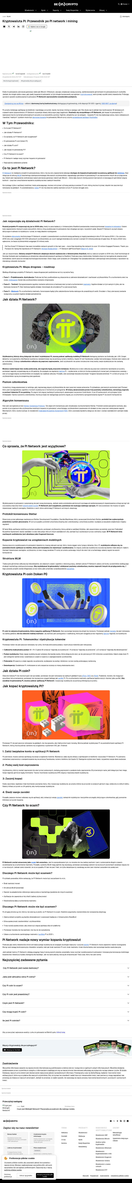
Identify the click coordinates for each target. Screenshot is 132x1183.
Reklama (64, 1133)
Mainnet (14, 291)
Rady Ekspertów (84, 1143)
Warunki (86, 1176)
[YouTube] (4, 26)
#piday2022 (52, 249)
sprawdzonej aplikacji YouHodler (84, 117)
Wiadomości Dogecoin (103, 1157)
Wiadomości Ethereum (103, 1148)
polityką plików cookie (13, 1170)
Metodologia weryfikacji (117, 1134)
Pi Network (6, 173)
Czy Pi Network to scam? (14, 154)
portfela (42, 934)
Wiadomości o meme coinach (103, 1165)
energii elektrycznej (30, 506)
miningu (120, 173)
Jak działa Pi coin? (11, 145)
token (37, 188)
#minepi (45, 249)
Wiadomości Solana (103, 1161)
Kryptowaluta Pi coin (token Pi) (16, 141)
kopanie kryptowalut (113, 226)
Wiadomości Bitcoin (103, 1139)
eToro (84, 676)
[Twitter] (9, 26)
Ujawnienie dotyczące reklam (120, 1139)
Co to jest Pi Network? (12, 128)
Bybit (96, 676)
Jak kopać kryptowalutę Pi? (15, 150)
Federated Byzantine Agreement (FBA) (53, 411)
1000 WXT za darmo (109, 103)
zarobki (60, 797)
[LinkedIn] (18, 26)
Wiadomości (83, 1133)
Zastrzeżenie (104, 1176)
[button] (15, 1138)
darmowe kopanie (39, 117)
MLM (19, 175)
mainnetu (86, 284)
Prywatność (94, 1176)
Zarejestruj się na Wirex (14, 103)
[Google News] (128, 1121)
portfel (60, 678)
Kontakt (64, 1136)
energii (86, 945)
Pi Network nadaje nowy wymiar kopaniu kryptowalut (24, 158)
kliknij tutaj (61, 1032)
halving (62, 371)
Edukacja (82, 1136)
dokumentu (16, 236)
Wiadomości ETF (101, 1170)
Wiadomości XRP (101, 1135)
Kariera (64, 1143)
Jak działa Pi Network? (13, 132)
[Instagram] (23, 26)
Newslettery (83, 1147)
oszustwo (70, 569)
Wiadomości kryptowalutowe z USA (103, 1152)
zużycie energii (86, 94)
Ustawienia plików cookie (120, 1176)
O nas (63, 1140)
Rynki (9, 16)
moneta (113, 631)
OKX (89, 676)
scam (33, 862)
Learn (4, 16)
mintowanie (13, 280)
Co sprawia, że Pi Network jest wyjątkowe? (20, 137)
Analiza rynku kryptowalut (100, 1143)
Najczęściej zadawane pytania (15, 163)
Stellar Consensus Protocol (34, 406)
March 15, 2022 (87, 249)
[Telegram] (13, 26)
